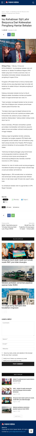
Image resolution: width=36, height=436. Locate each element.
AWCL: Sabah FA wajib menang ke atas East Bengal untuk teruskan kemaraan (22, 390)
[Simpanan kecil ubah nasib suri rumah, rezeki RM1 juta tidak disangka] (18, 251)
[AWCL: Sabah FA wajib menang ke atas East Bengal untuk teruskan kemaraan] (7, 391)
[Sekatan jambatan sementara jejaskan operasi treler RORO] (18, 274)
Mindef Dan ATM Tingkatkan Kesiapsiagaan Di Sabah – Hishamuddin (26, 227)
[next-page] (6, 312)
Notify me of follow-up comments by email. (15, 358)
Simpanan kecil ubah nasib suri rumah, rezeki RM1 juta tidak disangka (17, 261)
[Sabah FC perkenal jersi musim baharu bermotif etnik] (7, 381)
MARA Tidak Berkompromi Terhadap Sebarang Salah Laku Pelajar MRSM (9, 227)
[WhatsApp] (13, 34)
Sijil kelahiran (16, 207)
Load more (17, 416)
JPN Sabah (9, 207)
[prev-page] (3, 312)
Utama (7, 11)
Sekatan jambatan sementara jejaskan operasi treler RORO (17, 284)
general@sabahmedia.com (17, 431)
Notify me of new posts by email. (12, 360)
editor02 (5, 30)
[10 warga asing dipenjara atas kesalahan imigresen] (18, 296)
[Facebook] (9, 34)
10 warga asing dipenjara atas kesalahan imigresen (14, 307)
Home (3, 11)
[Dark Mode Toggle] (31, 431)
